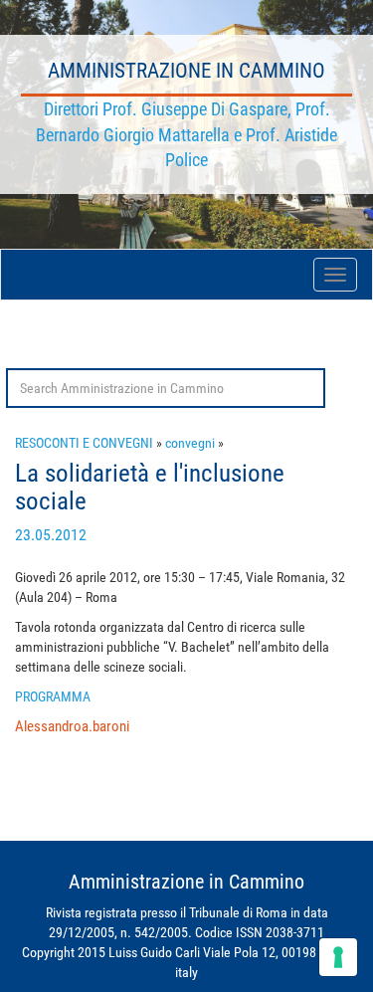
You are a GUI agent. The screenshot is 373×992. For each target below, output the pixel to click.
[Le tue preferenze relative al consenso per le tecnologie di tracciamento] (338, 957)
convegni (190, 443)
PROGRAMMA (53, 696)
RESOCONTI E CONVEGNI (84, 443)
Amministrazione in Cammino (186, 71)
